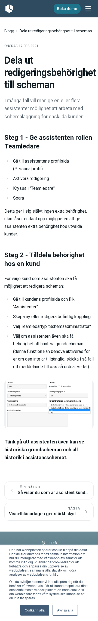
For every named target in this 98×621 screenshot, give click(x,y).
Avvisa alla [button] (65, 610)
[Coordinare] (9, 9)
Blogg (9, 31)
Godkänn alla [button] (35, 610)
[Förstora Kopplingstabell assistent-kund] (49, 404)
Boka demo (67, 9)
